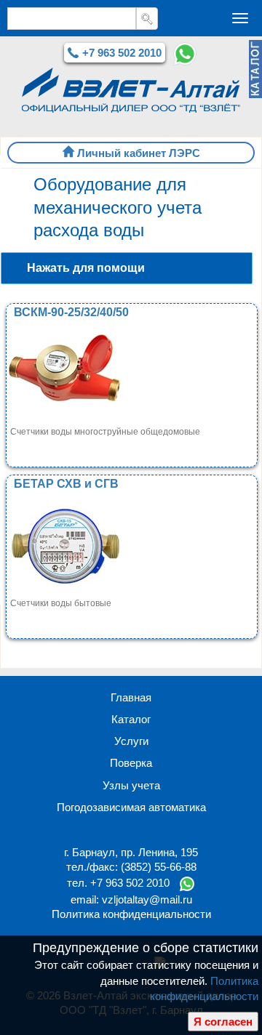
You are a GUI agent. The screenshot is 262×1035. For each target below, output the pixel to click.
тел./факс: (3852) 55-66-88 (131, 867)
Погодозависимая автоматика (131, 807)
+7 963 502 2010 (122, 53)
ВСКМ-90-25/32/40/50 (71, 312)
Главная (131, 697)
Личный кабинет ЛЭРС (138, 153)
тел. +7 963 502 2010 (118, 883)
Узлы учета (131, 785)
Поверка (131, 763)
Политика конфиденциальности (131, 914)
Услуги (131, 741)
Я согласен (223, 1021)
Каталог (131, 719)
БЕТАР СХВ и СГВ (66, 484)
